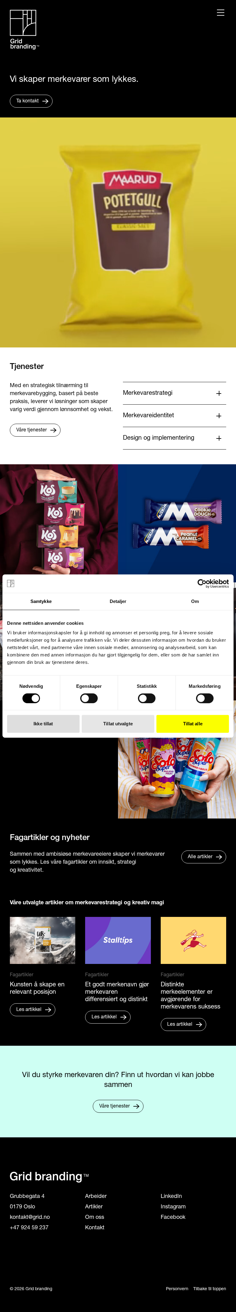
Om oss (94, 1217)
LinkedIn (171, 1196)
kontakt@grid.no (30, 1217)
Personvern (177, 1289)
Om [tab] (195, 601)
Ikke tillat (43, 723)
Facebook (173, 1217)
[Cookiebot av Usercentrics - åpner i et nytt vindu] (202, 583)
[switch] (89, 698)
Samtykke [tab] (41, 601)
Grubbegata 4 (27, 1196)
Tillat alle (193, 723)
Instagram (173, 1207)
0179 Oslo (22, 1207)
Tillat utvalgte (118, 723)
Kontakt (94, 1228)
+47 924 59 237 (29, 1228)
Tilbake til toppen (209, 1289)
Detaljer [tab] (118, 601)
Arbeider (96, 1196)
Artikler (94, 1207)
